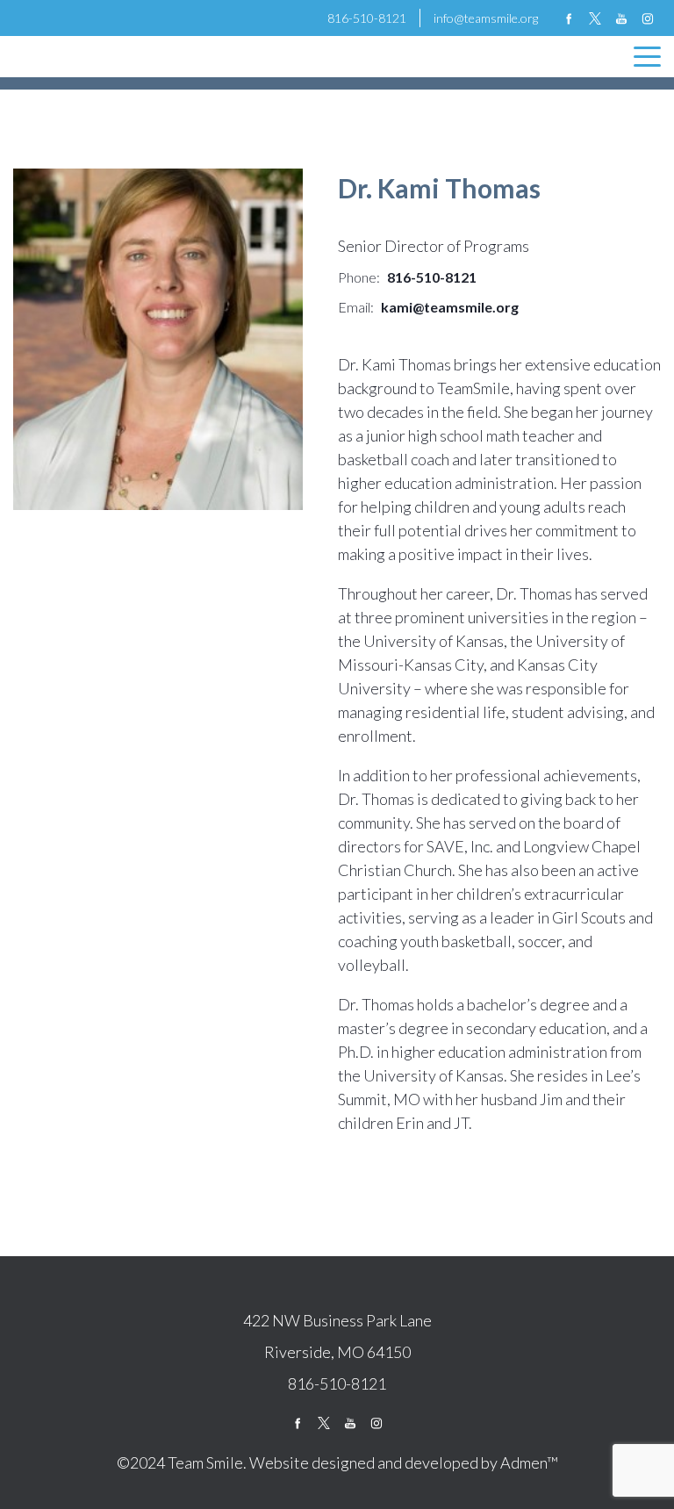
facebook (569, 18)
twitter (595, 18)
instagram (648, 18)
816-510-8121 (366, 18)
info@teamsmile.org (486, 18)
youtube (621, 18)
